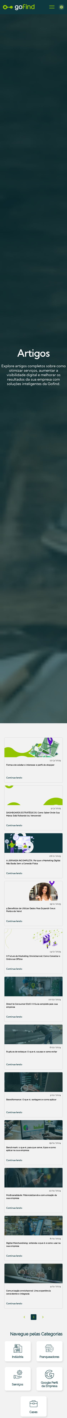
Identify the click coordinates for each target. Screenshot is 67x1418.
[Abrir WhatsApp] (58, 1409)
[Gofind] (18, 7)
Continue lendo (14, 777)
